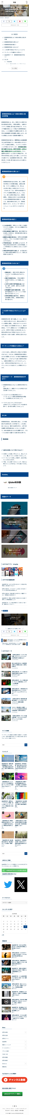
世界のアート (5, 1038)
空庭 (14, 2)
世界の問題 (5, 1057)
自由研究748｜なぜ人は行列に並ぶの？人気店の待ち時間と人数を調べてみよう (14, 585)
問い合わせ (7, 1110)
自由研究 (4, 1041)
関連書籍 (9, 61)
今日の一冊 (5, 1054)
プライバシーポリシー (10, 1108)
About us (4, 1063)
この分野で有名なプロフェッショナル (15, 50)
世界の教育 (5, 1060)
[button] (3, 21)
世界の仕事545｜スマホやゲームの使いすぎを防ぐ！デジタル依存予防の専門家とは (14, 589)
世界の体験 (5, 1032)
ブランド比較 (5, 1051)
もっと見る (14, 68)
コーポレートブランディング (20, 1108)
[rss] (16, 1106)
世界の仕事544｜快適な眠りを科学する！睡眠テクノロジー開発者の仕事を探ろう (14, 594)
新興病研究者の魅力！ (10, 44)
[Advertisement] (14, 91)
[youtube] (14, 1106)
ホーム (4, 1108)
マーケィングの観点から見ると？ (13, 52)
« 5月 (3, 935)
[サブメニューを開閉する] (26, 1032)
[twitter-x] (12, 1106)
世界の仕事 (10, 13)
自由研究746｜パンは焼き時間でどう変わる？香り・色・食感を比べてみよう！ (14, 603)
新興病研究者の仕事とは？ (12, 42)
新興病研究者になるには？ (12, 47)
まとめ (6, 59)
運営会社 (4, 1066)
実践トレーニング (6, 1045)
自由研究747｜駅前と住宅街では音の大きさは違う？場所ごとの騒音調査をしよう (14, 598)
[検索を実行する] (25, 744)
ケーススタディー (6, 1048)
